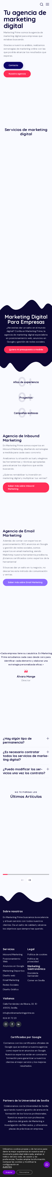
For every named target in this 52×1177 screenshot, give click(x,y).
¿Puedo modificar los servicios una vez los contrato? (24, 771)
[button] (26, 740)
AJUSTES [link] (7, 1167)
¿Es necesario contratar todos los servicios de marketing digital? (25, 755)
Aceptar (9, 1172)
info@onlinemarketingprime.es (18, 1012)
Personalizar (24, 1172)
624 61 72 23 (9, 1018)
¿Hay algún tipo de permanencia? (17, 740)
